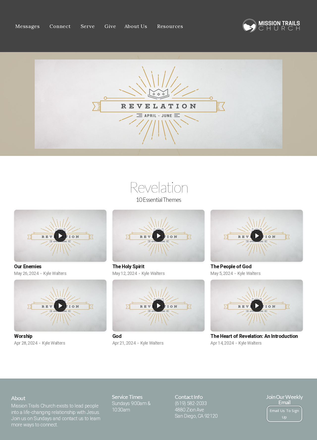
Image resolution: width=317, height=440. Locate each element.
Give (110, 26)
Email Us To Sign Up (284, 413)
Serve (88, 26)
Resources (171, 26)
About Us (137, 26)
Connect (61, 26)
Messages (28, 26)
